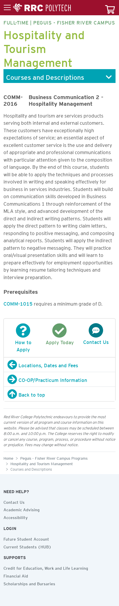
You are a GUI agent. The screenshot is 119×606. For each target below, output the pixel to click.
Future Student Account (26, 538)
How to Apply (23, 345)
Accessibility (15, 516)
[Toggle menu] (37, 8)
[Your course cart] (110, 7)
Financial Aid (15, 575)
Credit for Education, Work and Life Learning (45, 567)
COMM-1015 (18, 302)
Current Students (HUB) (27, 546)
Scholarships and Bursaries (29, 583)
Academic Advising (21, 508)
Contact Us (14, 501)
